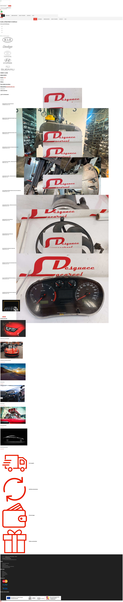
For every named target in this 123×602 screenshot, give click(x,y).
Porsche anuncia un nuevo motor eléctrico (4, 338)
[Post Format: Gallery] (61, 393)
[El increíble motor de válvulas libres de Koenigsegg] (61, 350)
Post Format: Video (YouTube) (3, 425)
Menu (1, 13)
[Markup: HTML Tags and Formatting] (61, 437)
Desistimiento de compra (6, 567)
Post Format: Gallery (2, 403)
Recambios (8, 15)
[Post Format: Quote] (61, 372)
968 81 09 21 (9, 7)
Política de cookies (5, 565)
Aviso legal (4, 564)
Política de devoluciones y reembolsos (8, 566)
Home (3, 15)
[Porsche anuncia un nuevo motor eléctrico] (61, 328)
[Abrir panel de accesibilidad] (0, 601)
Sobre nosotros (14, 15)
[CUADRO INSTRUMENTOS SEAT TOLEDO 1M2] (62, 288)
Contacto (28, 15)
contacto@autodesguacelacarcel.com (10, 559)
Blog (33, 15)
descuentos (7, 86)
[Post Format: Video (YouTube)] (61, 415)
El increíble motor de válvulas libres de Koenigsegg (5, 360)
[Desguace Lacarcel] (5, 4)
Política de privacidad (5, 563)
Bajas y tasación (22, 15)
